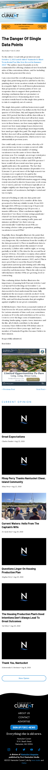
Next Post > (41, 389)
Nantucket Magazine (29, 754)
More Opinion (24, 678)
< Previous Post (8, 389)
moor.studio (36, 760)
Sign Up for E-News (24, 727)
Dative (24, 763)
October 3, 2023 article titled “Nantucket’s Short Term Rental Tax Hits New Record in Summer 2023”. (22, 62)
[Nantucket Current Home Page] (10, 16)
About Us (24, 713)
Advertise (24, 721)
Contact (24, 717)
